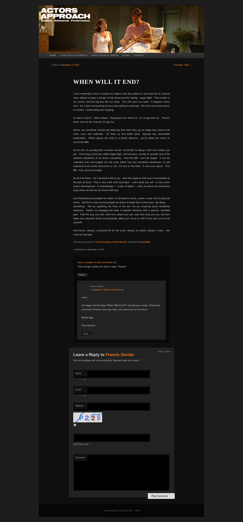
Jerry (79, 262)
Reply (82, 274)
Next (188, 64)
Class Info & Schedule (74, 55)
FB (148, 56)
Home (53, 55)
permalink (145, 241)
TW (154, 56)
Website (79, 405)
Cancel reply (164, 351)
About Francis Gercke (105, 55)
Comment (80, 457)
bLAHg (126, 55)
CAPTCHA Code (80, 444)
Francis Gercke (119, 241)
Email (80, 390)
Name (80, 374)
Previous (177, 64)
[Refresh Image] (75, 425)
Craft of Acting (102, 241)
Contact (139, 55)
